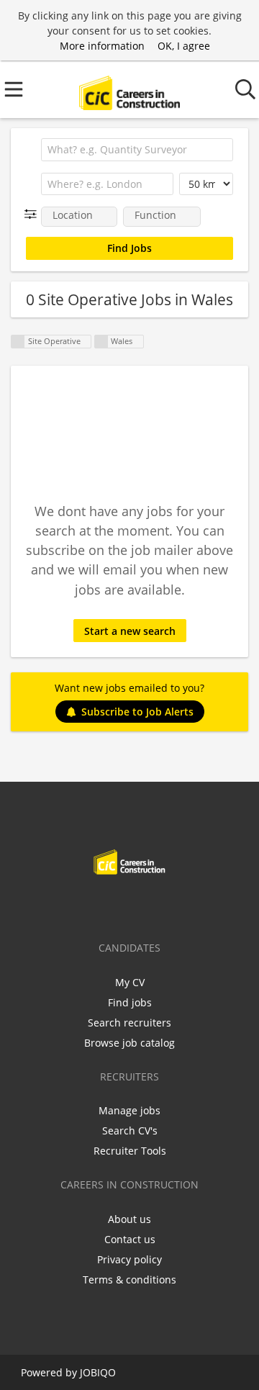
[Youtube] (177, 905)
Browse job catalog (129, 1043)
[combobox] (137, 149)
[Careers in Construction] (129, 89)
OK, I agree (184, 46)
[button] (33, 214)
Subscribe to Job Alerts (137, 711)
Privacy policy (129, 1259)
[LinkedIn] (132, 905)
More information (102, 46)
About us (129, 1219)
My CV (130, 982)
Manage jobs (129, 1110)
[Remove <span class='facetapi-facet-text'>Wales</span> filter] (101, 341)
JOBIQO (98, 1372)
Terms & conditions (129, 1279)
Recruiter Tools (130, 1150)
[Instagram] (155, 905)
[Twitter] (108, 905)
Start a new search (130, 631)
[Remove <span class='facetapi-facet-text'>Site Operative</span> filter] (18, 341)
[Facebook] (84, 905)
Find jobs (130, 1002)
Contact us (129, 1239)
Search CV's (130, 1130)
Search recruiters (129, 1022)
